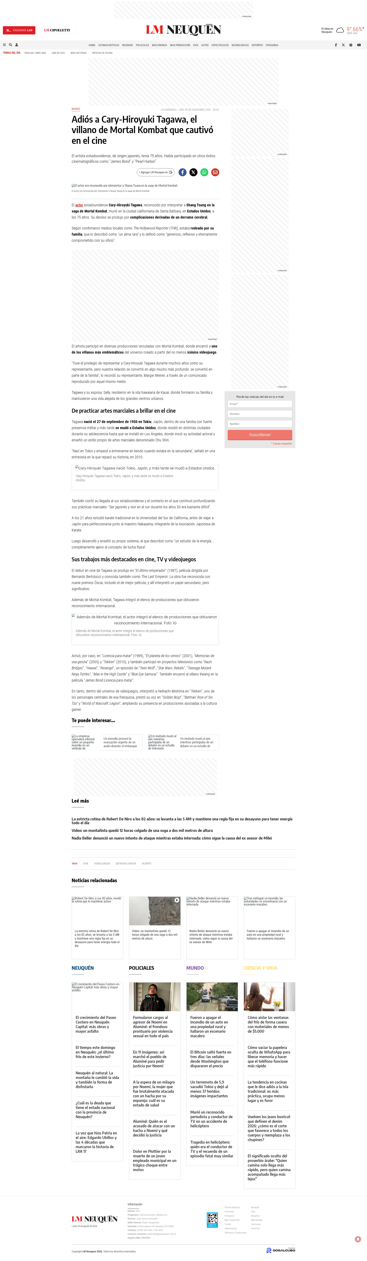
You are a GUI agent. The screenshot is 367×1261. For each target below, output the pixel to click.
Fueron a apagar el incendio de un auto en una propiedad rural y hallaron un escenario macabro (268, 934)
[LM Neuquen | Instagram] (351, 45)
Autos (205, 45)
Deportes (257, 45)
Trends (228, 1224)
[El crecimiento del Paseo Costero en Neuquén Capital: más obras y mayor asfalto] (97, 996)
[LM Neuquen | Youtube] (359, 45)
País (195, 45)
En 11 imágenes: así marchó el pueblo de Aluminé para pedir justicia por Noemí (149, 1058)
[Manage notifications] (358, 1239)
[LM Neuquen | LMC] (57, 30)
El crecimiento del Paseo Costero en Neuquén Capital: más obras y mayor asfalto (96, 1024)
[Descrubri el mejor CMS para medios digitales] (281, 1254)
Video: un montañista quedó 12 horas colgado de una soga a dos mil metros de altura (142, 830)
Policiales (142, 45)
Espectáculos (220, 45)
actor (79, 205)
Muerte (146, 863)
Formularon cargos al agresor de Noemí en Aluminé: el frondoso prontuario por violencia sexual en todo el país (153, 1026)
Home (92, 45)
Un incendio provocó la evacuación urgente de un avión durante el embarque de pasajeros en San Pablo (120, 744)
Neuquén (127, 45)
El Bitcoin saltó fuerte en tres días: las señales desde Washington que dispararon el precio (210, 1058)
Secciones (256, 1224)
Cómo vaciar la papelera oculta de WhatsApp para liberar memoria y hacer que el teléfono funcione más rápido (269, 1056)
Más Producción (180, 45)
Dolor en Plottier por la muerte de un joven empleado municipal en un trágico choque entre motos (154, 1160)
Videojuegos (102, 863)
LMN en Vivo (58, 53)
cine (181, 109)
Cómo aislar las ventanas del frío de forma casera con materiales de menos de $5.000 (268, 1024)
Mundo (76, 108)
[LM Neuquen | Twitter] (344, 45)
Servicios (255, 1228)
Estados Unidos (126, 863)
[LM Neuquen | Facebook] (336, 45)
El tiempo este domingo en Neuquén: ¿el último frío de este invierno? (95, 1052)
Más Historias (79, 53)
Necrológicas (240, 45)
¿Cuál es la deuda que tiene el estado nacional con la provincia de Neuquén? (95, 1109)
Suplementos (231, 1228)
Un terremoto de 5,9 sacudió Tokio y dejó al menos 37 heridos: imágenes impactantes (209, 1089)
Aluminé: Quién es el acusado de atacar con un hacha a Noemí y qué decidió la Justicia (154, 1128)
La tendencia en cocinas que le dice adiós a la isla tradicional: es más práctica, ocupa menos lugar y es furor (268, 1091)
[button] (4, 44)
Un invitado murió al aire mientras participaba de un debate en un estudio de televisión (196, 744)
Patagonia (272, 45)
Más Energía (159, 45)
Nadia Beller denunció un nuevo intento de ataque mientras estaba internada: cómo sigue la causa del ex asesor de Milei (172, 838)
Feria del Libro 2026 (35, 53)
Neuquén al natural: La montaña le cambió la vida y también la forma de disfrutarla (97, 1079)
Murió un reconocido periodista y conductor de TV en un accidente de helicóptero (211, 1119)
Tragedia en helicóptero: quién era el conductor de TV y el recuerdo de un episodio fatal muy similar (211, 1149)
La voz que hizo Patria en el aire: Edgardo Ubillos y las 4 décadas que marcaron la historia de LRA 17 (96, 1142)
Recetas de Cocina (102, 53)
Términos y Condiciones (235, 1233)
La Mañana (168, 109)
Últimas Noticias (108, 45)
